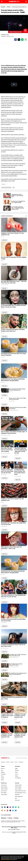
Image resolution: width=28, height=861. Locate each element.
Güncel (8, 6)
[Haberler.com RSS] (2, 810)
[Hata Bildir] (13, 832)
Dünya (2, 779)
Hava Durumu (4, 785)
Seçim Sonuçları (4, 788)
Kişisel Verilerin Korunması (20, 790)
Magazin (2, 772)
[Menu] (2, 1)
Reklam (8, 762)
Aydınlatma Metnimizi (5, 859)
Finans (16, 772)
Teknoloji (17, 770)
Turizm (16, 774)
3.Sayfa (2, 777)
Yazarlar (16, 776)
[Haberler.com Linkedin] (13, 807)
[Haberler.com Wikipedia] (5, 810)
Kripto (2, 776)
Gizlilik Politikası (18, 787)
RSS (16, 798)
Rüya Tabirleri (4, 792)
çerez (23, 856)
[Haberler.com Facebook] (5, 807)
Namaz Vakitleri (4, 787)
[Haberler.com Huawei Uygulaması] (16, 818)
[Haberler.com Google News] (2, 807)
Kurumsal (17, 782)
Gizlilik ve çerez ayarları (6, 832)
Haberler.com (4, 782)
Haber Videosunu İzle (15, 32)
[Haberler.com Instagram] (10, 807)
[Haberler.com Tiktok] (10, 810)
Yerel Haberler (18, 777)
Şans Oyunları (4, 790)
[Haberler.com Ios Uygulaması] (4, 818)
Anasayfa (3, 6)
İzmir (13, 187)
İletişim (12, 762)
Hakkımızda (3, 762)
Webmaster (17, 794)
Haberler (3, 766)
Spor (2, 770)
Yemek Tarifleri (4, 794)
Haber (9, 829)
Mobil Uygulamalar (19, 796)
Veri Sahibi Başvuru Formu (20, 792)
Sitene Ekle (17, 800)
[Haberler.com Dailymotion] (16, 810)
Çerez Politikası (18, 788)
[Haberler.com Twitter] (8, 807)
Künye (16, 762)
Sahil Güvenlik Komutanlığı (6, 187)
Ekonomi (3, 768)
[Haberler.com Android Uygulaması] (10, 818)
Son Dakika (3, 774)
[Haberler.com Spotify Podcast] (18, 807)
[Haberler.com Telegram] (13, 810)
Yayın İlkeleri (21, 762)
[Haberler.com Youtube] (8, 810)
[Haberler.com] (5, 758)
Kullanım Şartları (18, 785)
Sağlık (16, 768)
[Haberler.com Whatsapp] (16, 807)
